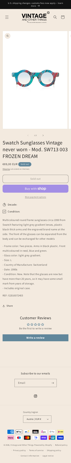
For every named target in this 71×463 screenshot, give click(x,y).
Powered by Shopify (43, 445)
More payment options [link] (35, 197)
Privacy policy (19, 450)
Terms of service (36, 450)
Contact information (30, 456)
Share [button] (10, 305)
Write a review (35, 338)
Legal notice (48, 456)
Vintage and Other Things (22, 445)
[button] (7, 17)
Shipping (6, 169)
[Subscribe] (53, 383)
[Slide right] (43, 135)
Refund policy (61, 445)
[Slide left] (28, 135)
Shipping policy (54, 450)
